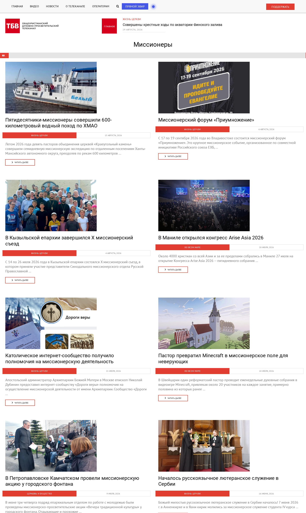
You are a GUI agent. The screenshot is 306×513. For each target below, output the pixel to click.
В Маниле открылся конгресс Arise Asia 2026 (211, 238)
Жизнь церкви (132, 19)
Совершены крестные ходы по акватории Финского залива (172, 25)
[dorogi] (51, 299)
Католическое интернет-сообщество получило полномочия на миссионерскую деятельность (59, 358)
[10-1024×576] (51, 181)
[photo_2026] (204, 63)
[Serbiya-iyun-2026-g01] (204, 421)
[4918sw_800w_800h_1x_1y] (204, 299)
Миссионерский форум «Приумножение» (206, 120)
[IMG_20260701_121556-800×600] (51, 421)
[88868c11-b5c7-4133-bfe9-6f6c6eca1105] (51, 63)
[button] (118, 6)
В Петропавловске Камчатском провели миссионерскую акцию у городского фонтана (72, 481)
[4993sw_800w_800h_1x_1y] (204, 181)
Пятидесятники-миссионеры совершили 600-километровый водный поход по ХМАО (58, 123)
